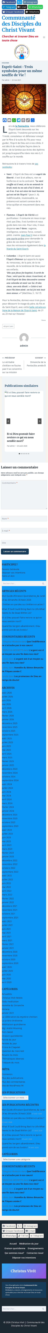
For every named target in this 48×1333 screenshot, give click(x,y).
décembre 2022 (9, 860)
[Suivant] (39, 421)
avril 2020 (6, 982)
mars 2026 (7, 711)
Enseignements (36, 1248)
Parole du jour (9, 1039)
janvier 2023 (8, 856)
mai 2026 (6, 704)
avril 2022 (6, 890)
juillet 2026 (7, 696)
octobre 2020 (8, 959)
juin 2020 (6, 974)
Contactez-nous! (35, 1253)
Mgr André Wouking (12, 1028)
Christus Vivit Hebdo (12, 997)
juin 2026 (6, 700)
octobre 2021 (8, 913)
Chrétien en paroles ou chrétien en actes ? (23, 604)
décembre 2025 (9, 723)
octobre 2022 (8, 867)
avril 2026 (6, 708)
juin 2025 (6, 746)
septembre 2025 (10, 734)
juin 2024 (6, 791)
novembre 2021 (9, 909)
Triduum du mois (10, 1062)
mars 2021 (7, 940)
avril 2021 (6, 936)
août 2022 (7, 875)
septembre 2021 (10, 917)
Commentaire (9, 483)
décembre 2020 (9, 951)
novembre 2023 (9, 818)
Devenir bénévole (10, 569)
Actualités (7, 994)
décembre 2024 (9, 768)
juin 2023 (6, 837)
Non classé (7, 1032)
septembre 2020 (10, 963)
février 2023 (8, 852)
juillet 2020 (7, 970)
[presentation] (24, 410)
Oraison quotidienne (12, 1035)
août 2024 (7, 784)
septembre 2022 (10, 871)
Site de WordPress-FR (12, 1085)
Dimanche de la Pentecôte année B (36, 362)
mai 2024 (6, 795)
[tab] (19, 453)
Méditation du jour (28, 1243)
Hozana (5, 63)
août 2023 (7, 829)
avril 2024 (6, 799)
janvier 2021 (8, 948)
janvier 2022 (8, 902)
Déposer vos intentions (13, 572)
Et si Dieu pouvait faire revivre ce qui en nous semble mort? (21, 437)
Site (4, 543)
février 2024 (8, 807)
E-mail (6, 530)
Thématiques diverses (13, 1058)
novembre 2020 (9, 955)
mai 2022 (6, 887)
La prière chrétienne (12, 1020)
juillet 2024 (7, 788)
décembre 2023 (9, 814)
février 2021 (8, 944)
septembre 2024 (10, 780)
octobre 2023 (8, 822)
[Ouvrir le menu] (44, 37)
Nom (5, 518)
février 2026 (8, 715)
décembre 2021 (9, 906)
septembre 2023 (10, 826)
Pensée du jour (9, 1043)
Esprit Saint (8, 326)
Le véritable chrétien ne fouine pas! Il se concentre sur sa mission (12, 365)
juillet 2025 (7, 742)
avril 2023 (6, 845)
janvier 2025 (8, 765)
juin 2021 (6, 929)
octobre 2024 (8, 776)
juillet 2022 (7, 879)
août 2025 (7, 738)
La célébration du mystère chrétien (19, 1016)
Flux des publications (12, 1078)
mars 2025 (7, 757)
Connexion (7, 1074)
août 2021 (7, 921)
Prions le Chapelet (11, 1047)
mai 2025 (6, 749)
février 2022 (8, 898)
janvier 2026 (8, 719)
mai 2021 (6, 932)
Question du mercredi (13, 1051)
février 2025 (8, 761)
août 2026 (7, 692)
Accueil (13, 1243)
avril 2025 (6, 753)
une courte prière (15, 238)
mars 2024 (7, 803)
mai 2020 (6, 978)
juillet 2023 (7, 833)
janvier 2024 (8, 810)
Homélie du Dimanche (13, 1005)
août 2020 (7, 967)
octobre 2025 (8, 730)
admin (7, 80)
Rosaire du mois (10, 1054)
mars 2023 (7, 848)
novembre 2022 (9, 864)
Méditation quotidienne (14, 1024)
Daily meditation (10, 1001)
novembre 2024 (9, 772)
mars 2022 (7, 894)
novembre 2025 (9, 727)
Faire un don (8, 575)
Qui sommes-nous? (14, 1253)
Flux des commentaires (13, 1081)
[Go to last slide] (8, 421)
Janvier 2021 (8, 1012)
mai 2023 (6, 841)
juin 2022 (6, 883)
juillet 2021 (7, 925)
